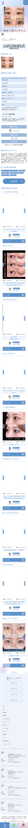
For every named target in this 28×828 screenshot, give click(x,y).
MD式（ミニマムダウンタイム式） (9, 170)
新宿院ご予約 (14, 683)
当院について (5, 725)
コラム (4, 737)
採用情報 (4, 734)
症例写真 (4, 712)
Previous (3, 211)
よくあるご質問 (6, 718)
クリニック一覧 (6, 722)
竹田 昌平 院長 (16, 344)
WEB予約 (14, 181)
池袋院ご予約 (14, 688)
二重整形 (21, 170)
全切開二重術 (4, 175)
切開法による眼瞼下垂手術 (16, 172)
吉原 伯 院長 (16, 131)
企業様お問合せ (6, 741)
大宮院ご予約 (14, 694)
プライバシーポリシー (7, 744)
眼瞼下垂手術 (4, 172)
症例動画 (4, 715)
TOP (4, 706)
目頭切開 (12, 175)
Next (24, 211)
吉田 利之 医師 (16, 236)
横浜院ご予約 (14, 700)
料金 (4, 709)
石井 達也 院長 (16, 449)
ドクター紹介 (5, 728)
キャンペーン (5, 731)
